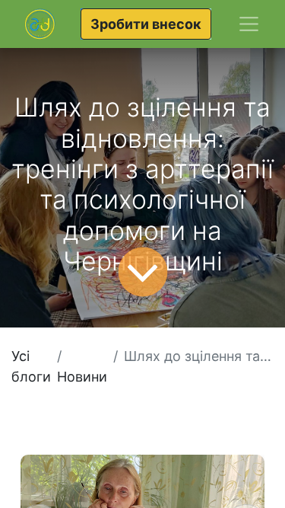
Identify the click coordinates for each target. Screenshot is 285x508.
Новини (82, 377)
